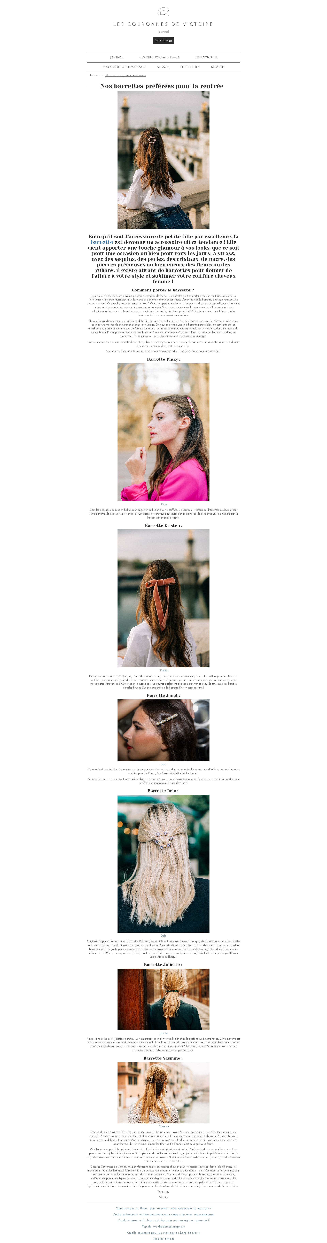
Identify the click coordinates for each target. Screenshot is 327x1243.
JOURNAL (116, 57)
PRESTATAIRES (190, 67)
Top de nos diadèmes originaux (163, 1226)
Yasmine (164, 1126)
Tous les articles (163, 1238)
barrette (102, 242)
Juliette (163, 1033)
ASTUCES (163, 67)
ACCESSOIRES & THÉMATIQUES (124, 67)
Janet (163, 764)
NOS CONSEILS (206, 57)
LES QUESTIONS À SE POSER (159, 57)
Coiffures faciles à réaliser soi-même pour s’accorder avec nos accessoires (163, 1214)
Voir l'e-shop (163, 40)
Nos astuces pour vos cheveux (125, 75)
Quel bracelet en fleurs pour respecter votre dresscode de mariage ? (163, 1208)
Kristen (163, 670)
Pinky (163, 504)
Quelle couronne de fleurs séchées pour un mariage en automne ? (163, 1220)
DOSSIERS (217, 67)
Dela (163, 936)
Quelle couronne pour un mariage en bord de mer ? (163, 1232)
